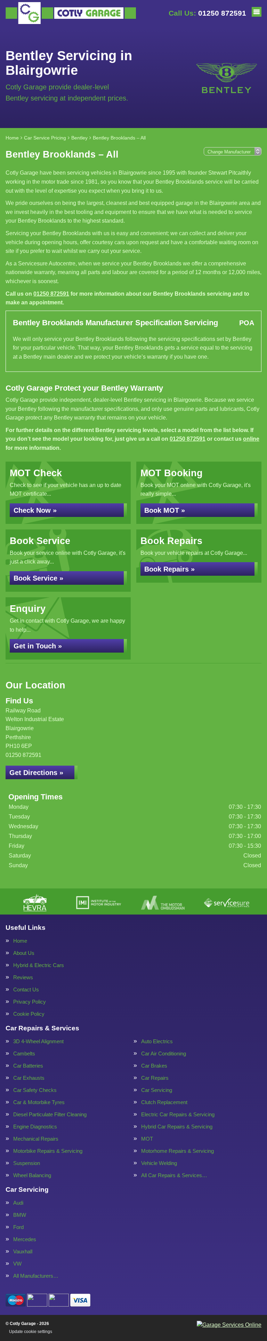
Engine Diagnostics (35, 1126)
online (251, 439)
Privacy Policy (29, 1001)
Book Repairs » (169, 569)
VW (17, 1263)
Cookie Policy (28, 1013)
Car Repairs (155, 1077)
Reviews (23, 977)
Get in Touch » (38, 646)
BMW (19, 1215)
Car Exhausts (28, 1077)
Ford (18, 1227)
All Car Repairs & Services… (174, 1175)
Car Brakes (154, 1065)
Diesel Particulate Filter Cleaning (50, 1114)
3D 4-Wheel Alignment (38, 1041)
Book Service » (38, 578)
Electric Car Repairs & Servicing (178, 1114)
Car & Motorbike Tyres (39, 1102)
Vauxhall (22, 1251)
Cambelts (24, 1053)
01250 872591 (207, 13)
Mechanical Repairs (35, 1138)
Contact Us (26, 989)
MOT (147, 1138)
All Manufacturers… (35, 1275)
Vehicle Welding (159, 1163)
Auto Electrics (157, 1041)
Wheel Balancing (32, 1175)
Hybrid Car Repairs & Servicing (176, 1126)
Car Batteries (28, 1065)
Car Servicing (156, 1090)
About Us (23, 953)
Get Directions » (36, 772)
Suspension (26, 1163)
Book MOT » (164, 510)
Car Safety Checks (35, 1090)
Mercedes (24, 1239)
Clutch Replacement (164, 1102)
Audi (18, 1202)
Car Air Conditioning (163, 1053)
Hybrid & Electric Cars (38, 965)
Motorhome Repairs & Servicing (177, 1151)
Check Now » (35, 510)
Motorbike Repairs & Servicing (47, 1151)
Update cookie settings (30, 1331)
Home (20, 940)
